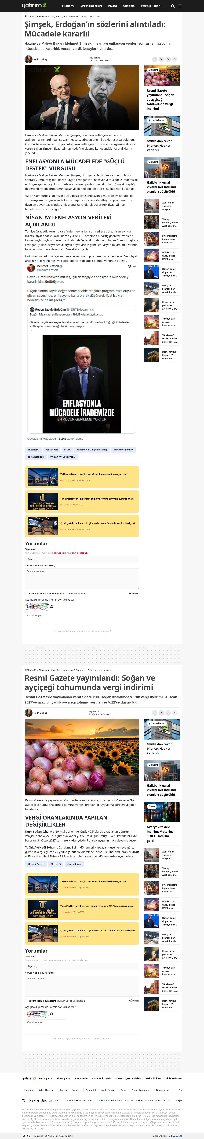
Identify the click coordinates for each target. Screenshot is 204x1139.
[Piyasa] (162, 812)
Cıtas (171, 1100)
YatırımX (31, 16)
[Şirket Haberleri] (162, 126)
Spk (179, 1100)
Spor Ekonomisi (140, 1090)
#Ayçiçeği (55, 864)
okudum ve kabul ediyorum (57, 593)
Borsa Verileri (81, 1078)
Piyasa (63, 1090)
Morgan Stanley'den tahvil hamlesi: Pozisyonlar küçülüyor (170, 289)
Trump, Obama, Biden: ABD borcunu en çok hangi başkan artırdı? (170, 223)
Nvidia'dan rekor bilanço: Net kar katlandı (159, 145)
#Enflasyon (51, 449)
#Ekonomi (33, 449)
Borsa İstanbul (64, 1100)
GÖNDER (134, 593)
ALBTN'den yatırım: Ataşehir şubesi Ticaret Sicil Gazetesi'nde (169, 206)
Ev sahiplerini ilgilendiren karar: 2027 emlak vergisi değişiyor (169, 239)
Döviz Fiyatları (45, 1078)
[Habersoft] (175, 1136)
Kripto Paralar (108, 1090)
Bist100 (92, 1100)
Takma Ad (30, 549)
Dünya (123, 1090)
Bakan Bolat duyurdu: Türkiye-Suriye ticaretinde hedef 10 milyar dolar (170, 272)
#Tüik (67, 449)
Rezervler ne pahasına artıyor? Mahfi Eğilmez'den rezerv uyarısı (170, 305)
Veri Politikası (153, 1078)
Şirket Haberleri (46, 1090)
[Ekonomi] (162, 75)
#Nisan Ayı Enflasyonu (62, 456)
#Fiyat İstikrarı (36, 456)
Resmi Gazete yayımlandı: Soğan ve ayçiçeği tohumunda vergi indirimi (160, 99)
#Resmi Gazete (36, 864)
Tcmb (112, 1100)
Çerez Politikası (133, 1078)
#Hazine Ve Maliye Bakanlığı (91, 449)
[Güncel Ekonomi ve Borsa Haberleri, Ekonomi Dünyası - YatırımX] (29, 1078)
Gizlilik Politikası (173, 1078)
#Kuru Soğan (74, 864)
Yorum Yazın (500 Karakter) (40, 565)
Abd (151, 1100)
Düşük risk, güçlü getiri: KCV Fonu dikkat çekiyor (170, 256)
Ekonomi (43, 16)
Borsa (103, 1100)
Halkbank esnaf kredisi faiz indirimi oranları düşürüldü (161, 187)
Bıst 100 (161, 1100)
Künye (118, 1078)
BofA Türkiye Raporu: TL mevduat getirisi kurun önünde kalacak (169, 355)
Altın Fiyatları (63, 1078)
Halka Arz (80, 1100)
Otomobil (91, 1090)
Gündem (76, 1090)
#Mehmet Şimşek (123, 449)
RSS (27, 1135)
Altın (130, 1100)
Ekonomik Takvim (102, 1078)
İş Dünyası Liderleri (164, 1090)
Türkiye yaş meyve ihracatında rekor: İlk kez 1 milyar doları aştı (170, 322)
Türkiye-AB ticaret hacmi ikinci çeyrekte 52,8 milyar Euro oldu (170, 339)
